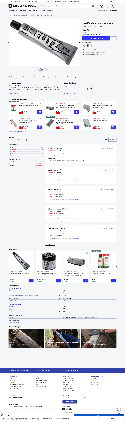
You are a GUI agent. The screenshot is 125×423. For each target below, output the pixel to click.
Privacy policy (68, 412)
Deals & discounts (47, 10)
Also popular (47, 77)
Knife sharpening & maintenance (20, 15)
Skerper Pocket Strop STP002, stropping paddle (28, 121)
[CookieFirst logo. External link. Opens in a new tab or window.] (2, 414)
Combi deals (27, 77)
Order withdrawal (68, 386)
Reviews (37, 77)
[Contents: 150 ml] (84, 45)
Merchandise (94, 382)
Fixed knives (12, 380)
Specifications (59, 77)
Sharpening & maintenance (16, 384)
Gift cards (93, 380)
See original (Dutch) (80, 160)
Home (10, 15)
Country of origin (13, 298)
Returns (65, 384)
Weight (66, 89)
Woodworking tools (41, 386)
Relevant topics (72, 77)
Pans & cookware (13, 388)
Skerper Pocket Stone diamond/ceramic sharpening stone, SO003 (65, 122)
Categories (11, 10)
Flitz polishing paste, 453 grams (46, 274)
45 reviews (95, 26)
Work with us (94, 384)
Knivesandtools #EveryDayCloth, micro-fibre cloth (102, 106)
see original (75, 180)
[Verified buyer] (61, 148)
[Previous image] (8, 42)
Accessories (32, 15)
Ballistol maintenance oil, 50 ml (28, 105)
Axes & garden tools (41, 380)
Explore (22, 10)
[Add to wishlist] (113, 38)
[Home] (22, 6)
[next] (113, 266)
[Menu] (122, 408)
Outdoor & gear (40, 378)
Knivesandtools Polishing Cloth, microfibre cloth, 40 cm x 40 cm (65, 106)
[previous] (11, 266)
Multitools (11, 382)
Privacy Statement (68, 388)
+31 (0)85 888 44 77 (15, 398)
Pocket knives (12, 378)
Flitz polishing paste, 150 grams (19, 274)
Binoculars (39, 384)
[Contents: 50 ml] (91, 45)
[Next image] (79, 42)
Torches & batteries (41, 382)
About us (93, 378)
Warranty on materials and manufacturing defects (23, 295)
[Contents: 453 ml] (87, 45)
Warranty (66, 382)
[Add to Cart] (39, 112)
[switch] (119, 412)
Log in (106, 7)
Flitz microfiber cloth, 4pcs (100, 121)
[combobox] (112, 140)
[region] (44, 45)
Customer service (68, 378)
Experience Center (68, 380)
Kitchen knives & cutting (15, 386)
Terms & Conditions (68, 390)
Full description (14, 77)
